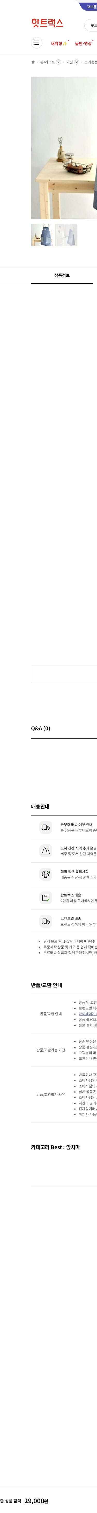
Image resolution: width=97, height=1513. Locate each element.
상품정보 (62, 275)
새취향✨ (59, 43)
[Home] (33, 62)
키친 (69, 62)
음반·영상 (83, 43)
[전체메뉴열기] (36, 43)
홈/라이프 (47, 62)
